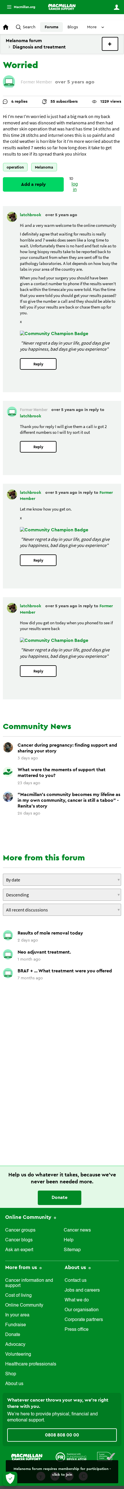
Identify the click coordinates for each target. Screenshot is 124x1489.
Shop (10, 1374)
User (116, 7)
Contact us (76, 1280)
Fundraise (15, 1325)
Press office (77, 1329)
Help (69, 1240)
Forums (51, 27)
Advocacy (15, 1344)
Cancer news (77, 1230)
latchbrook (31, 215)
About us (14, 1384)
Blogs (72, 27)
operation (15, 167)
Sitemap (72, 1250)
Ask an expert (19, 1250)
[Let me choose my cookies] (10, 1479)
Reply (38, 364)
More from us (21, 1267)
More (18, 7)
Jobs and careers (82, 1290)
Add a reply (33, 184)
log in (75, 187)
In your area (17, 1315)
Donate (59, 1197)
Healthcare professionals (30, 1364)
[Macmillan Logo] (26, 1456)
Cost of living (18, 1295)
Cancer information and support (29, 1283)
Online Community (29, 1217)
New (110, 44)
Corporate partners (84, 1320)
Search (29, 27)
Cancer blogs (19, 1240)
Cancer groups (20, 1230)
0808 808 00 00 (62, 1435)
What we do (77, 1300)
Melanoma (44, 167)
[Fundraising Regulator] (71, 1456)
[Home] (62, 7)
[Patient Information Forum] (106, 1456)
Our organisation (82, 1310)
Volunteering (18, 1354)
